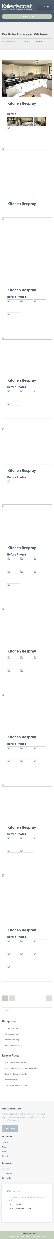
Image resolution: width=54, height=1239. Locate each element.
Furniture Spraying (13, 1028)
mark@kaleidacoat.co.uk (20, 1208)
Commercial (6, 1178)
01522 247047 (16, 1204)
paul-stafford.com (30, 1233)
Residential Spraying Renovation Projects (22, 1068)
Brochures (6, 1169)
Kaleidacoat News (12, 1034)
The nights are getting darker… (17, 1062)
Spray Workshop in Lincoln (16, 1074)
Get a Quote (10, 1128)
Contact (5, 1156)
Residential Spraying (13, 1045)
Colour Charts (7, 1173)
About (4, 1147)
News (4, 1151)
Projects (5, 1142)
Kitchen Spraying (12, 1040)
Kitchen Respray (21, 103)
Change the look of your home (17, 1085)
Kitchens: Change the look (15, 1080)
